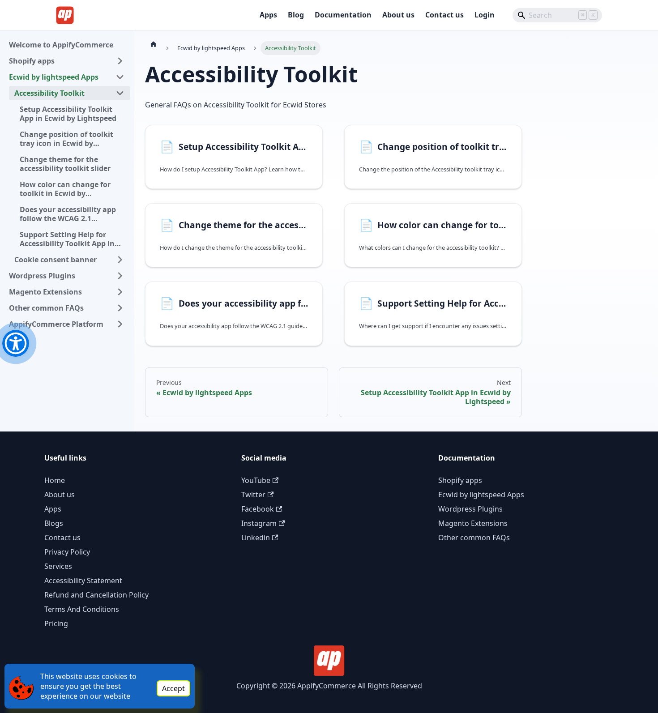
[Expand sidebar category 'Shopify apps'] (120, 61)
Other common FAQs (474, 537)
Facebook (257, 509)
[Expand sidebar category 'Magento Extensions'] (120, 292)
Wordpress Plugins (470, 509)
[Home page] (153, 44)
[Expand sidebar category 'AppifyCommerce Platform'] (120, 324)
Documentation (343, 15)
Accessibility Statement (83, 580)
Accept (173, 688)
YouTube (255, 480)
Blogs (53, 523)
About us (398, 15)
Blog (296, 15)
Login (484, 15)
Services (58, 566)
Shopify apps (460, 480)
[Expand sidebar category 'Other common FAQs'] (120, 308)
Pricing (56, 623)
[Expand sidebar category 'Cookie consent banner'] (120, 259)
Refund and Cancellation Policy (96, 595)
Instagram (259, 523)
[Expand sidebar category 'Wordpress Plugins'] (120, 276)
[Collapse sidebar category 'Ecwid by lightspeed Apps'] (120, 77)
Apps (268, 15)
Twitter (253, 495)
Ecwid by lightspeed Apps (481, 495)
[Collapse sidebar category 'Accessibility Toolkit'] (120, 93)
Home (54, 480)
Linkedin (255, 537)
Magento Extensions (473, 523)
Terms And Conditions (81, 609)
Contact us (444, 15)
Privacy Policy (67, 552)
